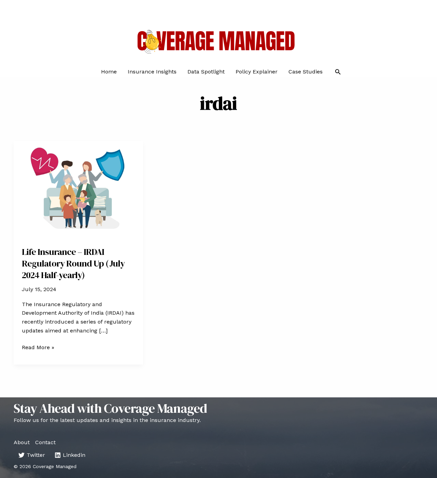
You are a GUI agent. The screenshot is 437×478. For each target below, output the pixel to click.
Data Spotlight (206, 71)
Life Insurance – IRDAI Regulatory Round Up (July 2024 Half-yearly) (73, 263)
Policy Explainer (257, 71)
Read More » (38, 348)
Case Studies (305, 71)
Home (109, 71)
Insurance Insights (152, 71)
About (22, 442)
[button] (338, 72)
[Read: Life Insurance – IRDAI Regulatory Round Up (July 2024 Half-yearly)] (78, 189)
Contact (45, 442)
